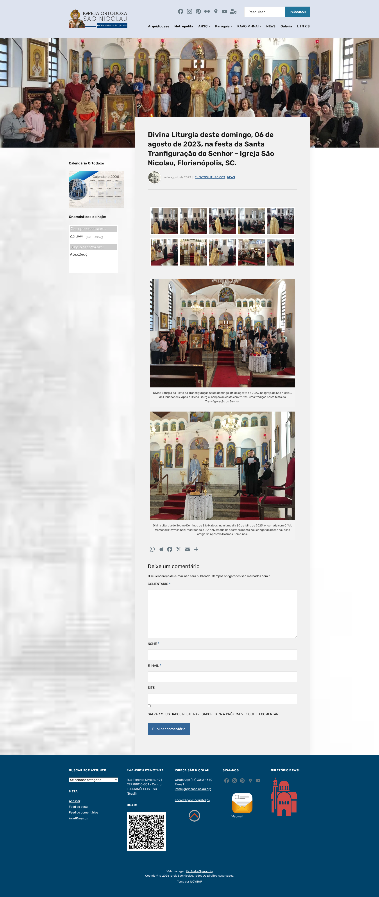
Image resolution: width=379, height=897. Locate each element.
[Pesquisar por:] (264, 12)
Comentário (159, 584)
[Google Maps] (215, 12)
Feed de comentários (83, 812)
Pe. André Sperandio (199, 871)
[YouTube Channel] (224, 12)
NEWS (270, 26)
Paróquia (222, 26)
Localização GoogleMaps (192, 800)
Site (151, 688)
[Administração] (233, 12)
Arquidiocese (158, 26)
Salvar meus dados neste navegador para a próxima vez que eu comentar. (213, 714)
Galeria (286, 26)
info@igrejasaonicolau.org (193, 789)
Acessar (74, 801)
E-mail (154, 666)
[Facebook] (180, 12)
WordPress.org (79, 818)
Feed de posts (78, 807)
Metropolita (183, 26)
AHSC (202, 26)
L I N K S (303, 26)
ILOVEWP (196, 881)
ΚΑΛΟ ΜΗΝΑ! (248, 26)
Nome (153, 644)
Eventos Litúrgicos (210, 177)
